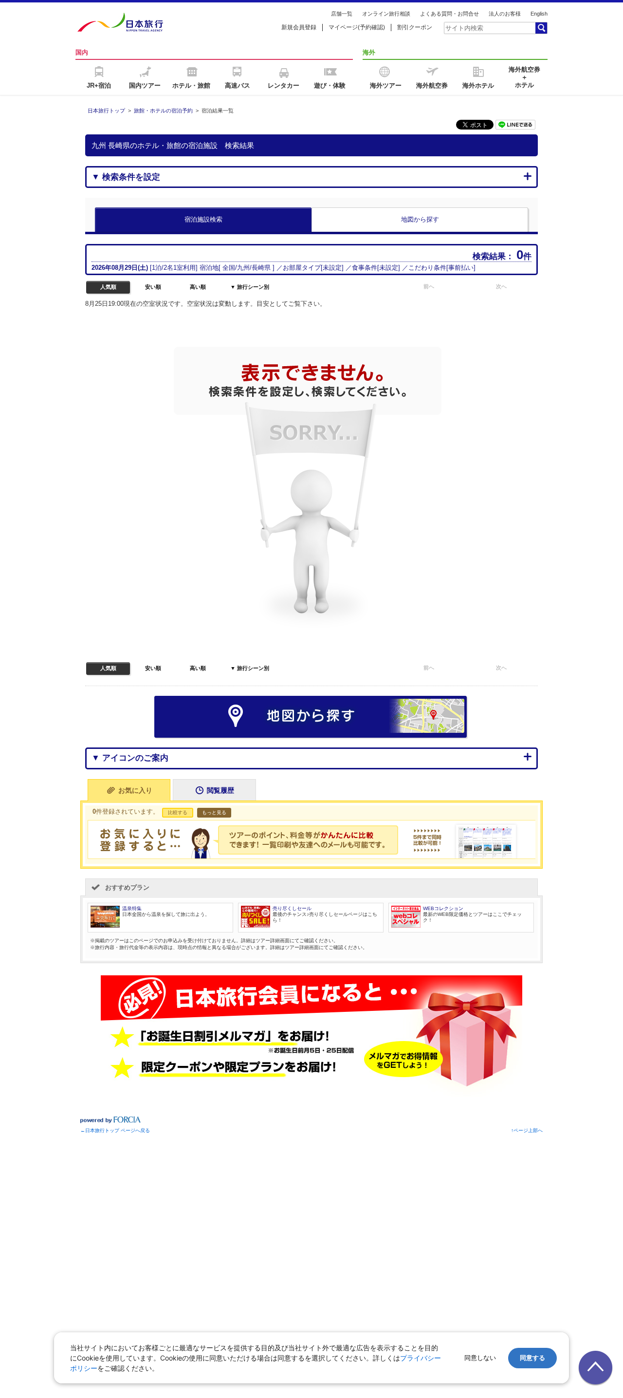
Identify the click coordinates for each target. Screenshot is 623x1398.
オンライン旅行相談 (386, 14)
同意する (532, 1357)
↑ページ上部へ (527, 1130)
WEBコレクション (443, 908)
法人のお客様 (505, 14)
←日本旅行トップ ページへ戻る (115, 1130)
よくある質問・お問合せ (449, 14)
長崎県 (261, 267)
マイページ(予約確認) (357, 27)
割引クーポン (414, 27)
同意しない (480, 1357)
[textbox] (489, 27)
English (539, 14)
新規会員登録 (298, 27)
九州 (243, 267)
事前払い (461, 267)
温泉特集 (132, 908)
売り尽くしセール (292, 908)
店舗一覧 (341, 14)
